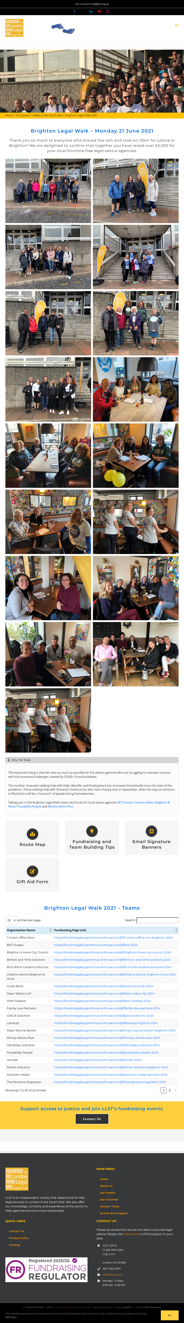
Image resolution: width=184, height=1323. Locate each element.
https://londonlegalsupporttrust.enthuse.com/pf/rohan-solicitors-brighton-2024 (111, 1067)
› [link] (175, 1090)
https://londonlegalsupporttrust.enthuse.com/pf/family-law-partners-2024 (107, 1008)
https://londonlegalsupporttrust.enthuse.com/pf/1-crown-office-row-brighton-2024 (113, 937)
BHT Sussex (125, 802)
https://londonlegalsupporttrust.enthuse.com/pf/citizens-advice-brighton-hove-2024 (115, 974)
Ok (169, 1315)
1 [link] (163, 1090)
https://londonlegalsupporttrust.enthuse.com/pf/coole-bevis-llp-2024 (103, 986)
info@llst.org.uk (112, 1274)
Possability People (29, 806)
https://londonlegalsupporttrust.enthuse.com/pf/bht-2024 (96, 945)
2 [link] (170, 1090)
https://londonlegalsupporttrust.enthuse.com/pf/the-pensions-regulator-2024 (110, 1082)
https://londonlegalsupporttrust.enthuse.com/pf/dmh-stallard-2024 (102, 1001)
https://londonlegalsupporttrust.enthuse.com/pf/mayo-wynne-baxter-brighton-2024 (115, 1030)
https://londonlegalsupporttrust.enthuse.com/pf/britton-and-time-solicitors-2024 (112, 959)
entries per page (29, 920)
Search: (130, 920)
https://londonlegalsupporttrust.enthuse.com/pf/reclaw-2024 (98, 1060)
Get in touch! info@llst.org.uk (92, 4)
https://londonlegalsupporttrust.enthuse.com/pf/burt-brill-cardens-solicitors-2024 (112, 967)
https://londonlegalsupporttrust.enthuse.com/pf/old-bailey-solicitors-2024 (107, 1045)
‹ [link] (157, 1090)
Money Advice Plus (60, 806)
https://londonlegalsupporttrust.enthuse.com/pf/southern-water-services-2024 (111, 1074)
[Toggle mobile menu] (177, 25)
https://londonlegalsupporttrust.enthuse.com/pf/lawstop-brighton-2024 (106, 1023)
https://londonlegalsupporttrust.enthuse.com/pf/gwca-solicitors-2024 (104, 1015)
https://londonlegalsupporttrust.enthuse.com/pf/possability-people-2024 (106, 1052)
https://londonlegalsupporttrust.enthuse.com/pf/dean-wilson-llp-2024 (104, 993)
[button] (50, 930)
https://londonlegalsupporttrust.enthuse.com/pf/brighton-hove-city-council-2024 (112, 952)
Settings (10, 1317)
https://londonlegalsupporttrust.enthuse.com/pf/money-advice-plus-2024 (107, 1038)
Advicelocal (132, 1234)
